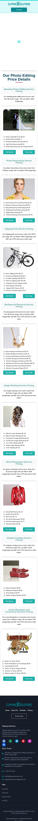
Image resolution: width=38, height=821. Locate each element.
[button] (19, 41)
